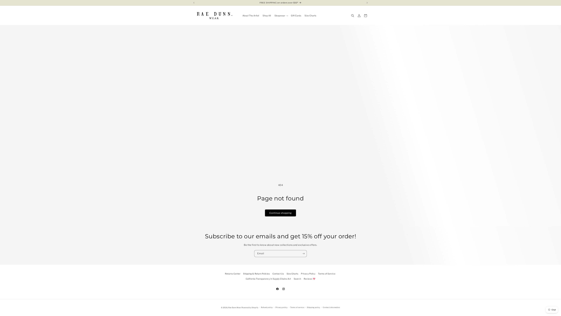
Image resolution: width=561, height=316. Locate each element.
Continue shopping (280, 213)
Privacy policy (282, 307)
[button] (281, 16)
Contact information (331, 307)
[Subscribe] (303, 253)
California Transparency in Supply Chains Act (268, 279)
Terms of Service (326, 273)
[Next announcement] (367, 3)
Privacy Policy (308, 273)
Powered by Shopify (249, 307)
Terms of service (297, 307)
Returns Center (232, 273)
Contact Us (278, 273)
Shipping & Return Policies (256, 273)
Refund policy (267, 307)
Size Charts (292, 273)
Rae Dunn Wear (234, 307)
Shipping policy (313, 307)
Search (297, 279)
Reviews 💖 (309, 279)
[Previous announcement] (194, 3)
